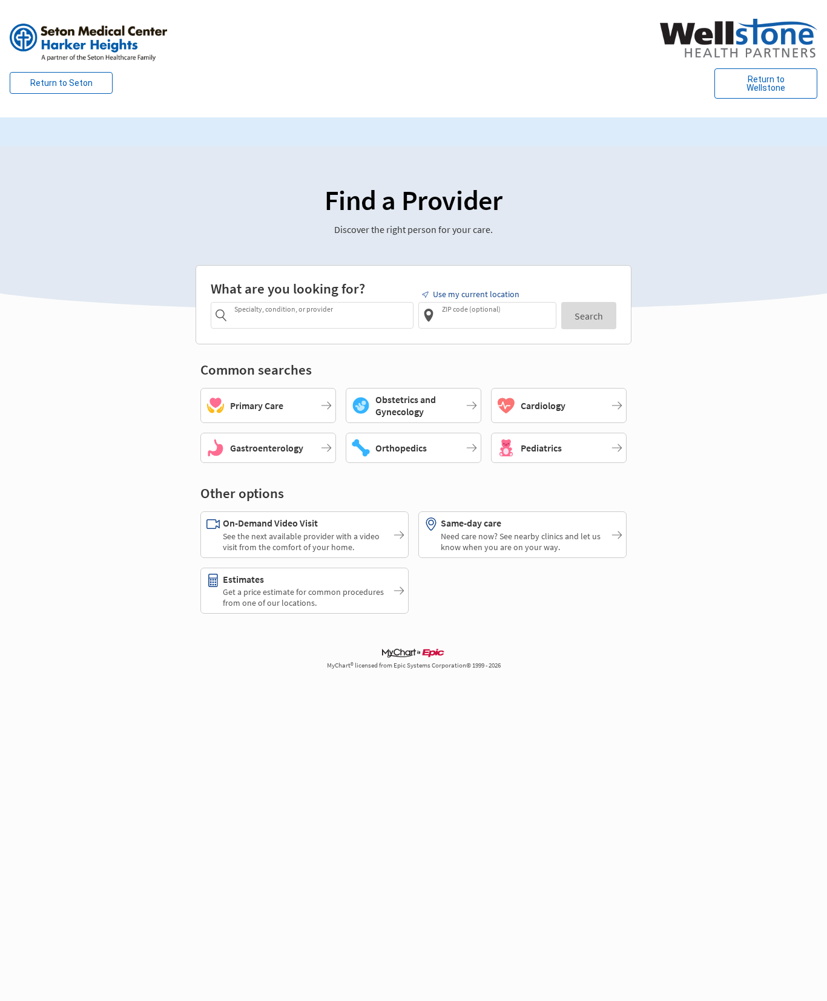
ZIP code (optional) (471, 308)
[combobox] (322, 315)
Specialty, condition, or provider (283, 308)
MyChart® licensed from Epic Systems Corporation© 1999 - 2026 (414, 665)
